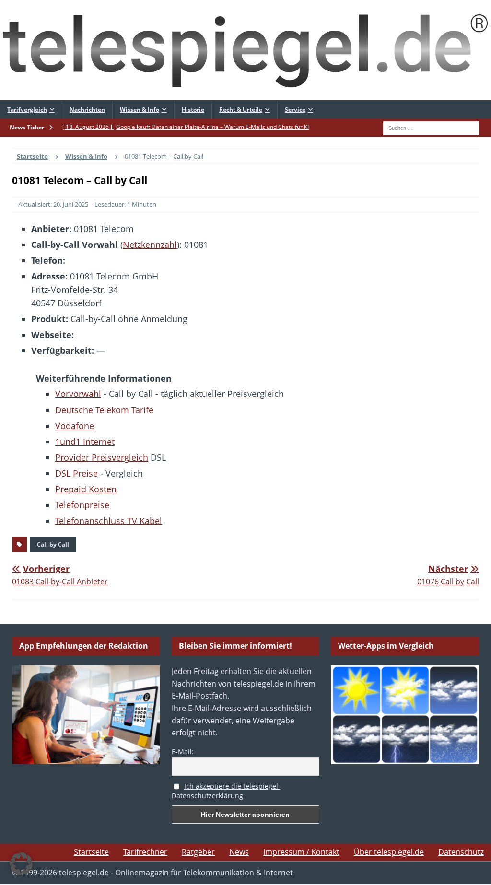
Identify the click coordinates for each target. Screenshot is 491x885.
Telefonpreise (82, 505)
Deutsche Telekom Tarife (104, 410)
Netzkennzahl (150, 244)
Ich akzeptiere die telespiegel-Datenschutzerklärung (226, 791)
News (239, 852)
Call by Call (53, 544)
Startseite (91, 852)
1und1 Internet (85, 441)
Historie (193, 109)
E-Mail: (183, 751)
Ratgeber (198, 852)
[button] (21, 864)
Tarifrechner (145, 852)
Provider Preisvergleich (101, 457)
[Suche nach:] (431, 127)
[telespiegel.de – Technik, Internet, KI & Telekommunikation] (245, 50)
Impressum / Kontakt (301, 852)
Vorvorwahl (78, 393)
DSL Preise (76, 473)
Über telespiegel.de (389, 852)
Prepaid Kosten (86, 489)
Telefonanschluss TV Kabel (108, 520)
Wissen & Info (139, 109)
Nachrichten (87, 109)
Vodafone (74, 425)
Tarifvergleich (27, 109)
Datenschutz (461, 852)
